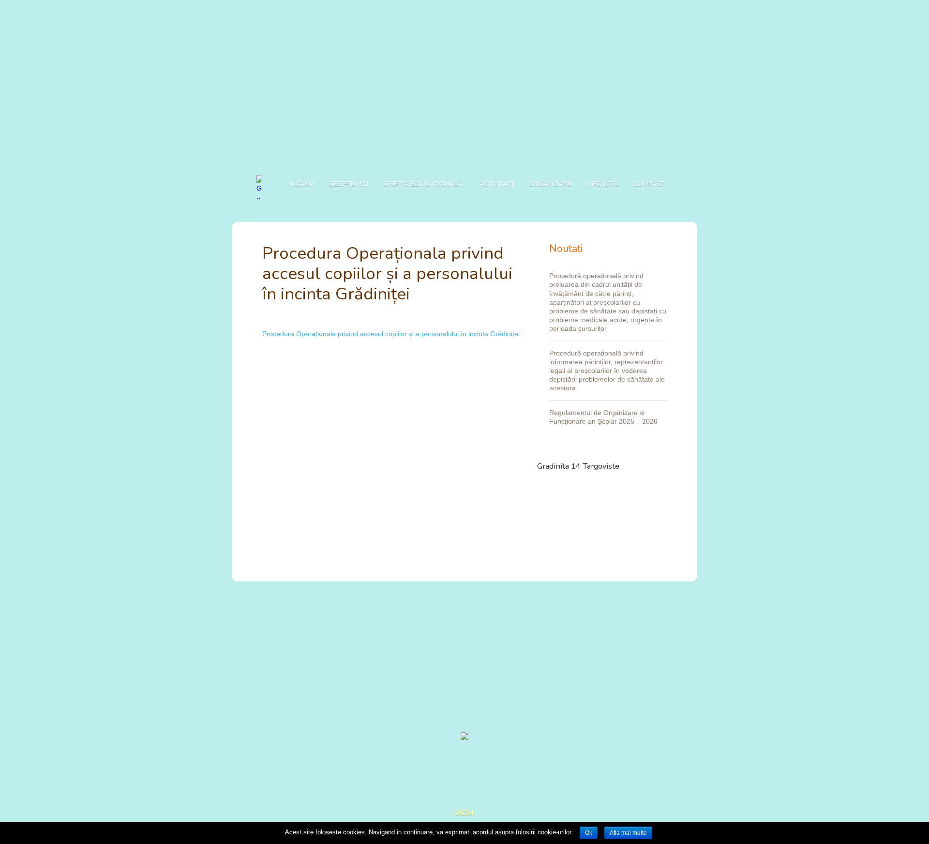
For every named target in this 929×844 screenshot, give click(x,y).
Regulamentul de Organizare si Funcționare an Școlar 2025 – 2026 (603, 417)
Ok (588, 832)
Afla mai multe (628, 832)
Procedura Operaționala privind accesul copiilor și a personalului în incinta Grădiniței (391, 334)
